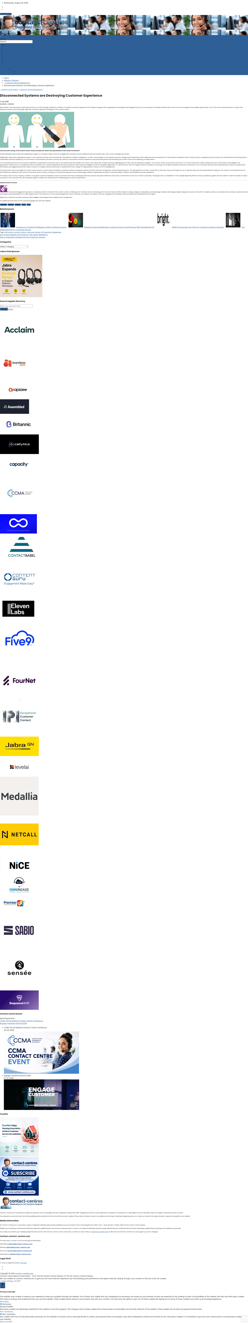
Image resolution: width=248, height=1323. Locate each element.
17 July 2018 (4, 101)
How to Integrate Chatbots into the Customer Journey (22, 237)
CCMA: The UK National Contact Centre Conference (21, 1021)
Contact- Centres (7, 104)
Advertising (8, 59)
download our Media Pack (99, 1232)
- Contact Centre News (9, 90)
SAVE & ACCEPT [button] (6, 1322)
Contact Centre (20, 232)
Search (3, 39)
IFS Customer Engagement (51, 232)
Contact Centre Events (13, 56)
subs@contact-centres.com (20, 1254)
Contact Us (8, 64)
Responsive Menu (6, 14)
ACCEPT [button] (17, 1281)
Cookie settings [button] (6, 1281)
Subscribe (8, 61)
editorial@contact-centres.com (20, 1244)
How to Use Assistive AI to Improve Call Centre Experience (24, 235)
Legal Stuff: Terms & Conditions (25, 69)
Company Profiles (11, 53)
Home (6, 48)
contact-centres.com (24, 1273)
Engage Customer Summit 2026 (13, 1023)
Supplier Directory (11, 51)
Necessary (6, 1304)
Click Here (23, 1263)
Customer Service (33, 232)
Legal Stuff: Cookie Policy (26, 74)
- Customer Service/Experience (30, 90)
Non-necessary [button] (6, 1312)
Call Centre (8, 232)
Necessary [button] (4, 1301)
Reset (10, 309)
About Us (11, 66)
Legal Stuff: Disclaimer (25, 71)
